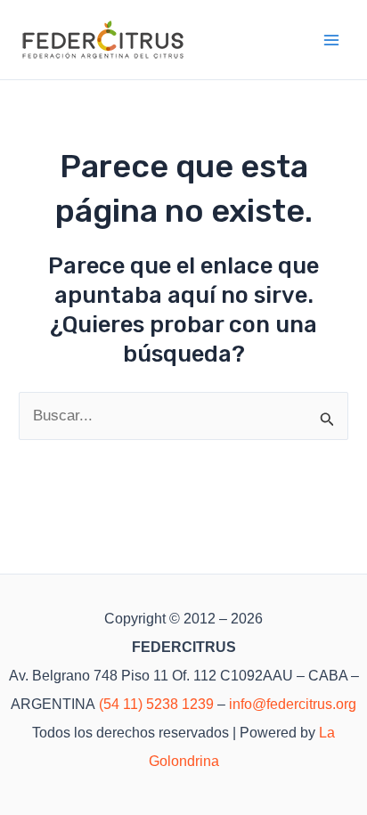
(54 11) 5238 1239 (156, 704)
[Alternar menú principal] (332, 40)
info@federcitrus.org (292, 704)
